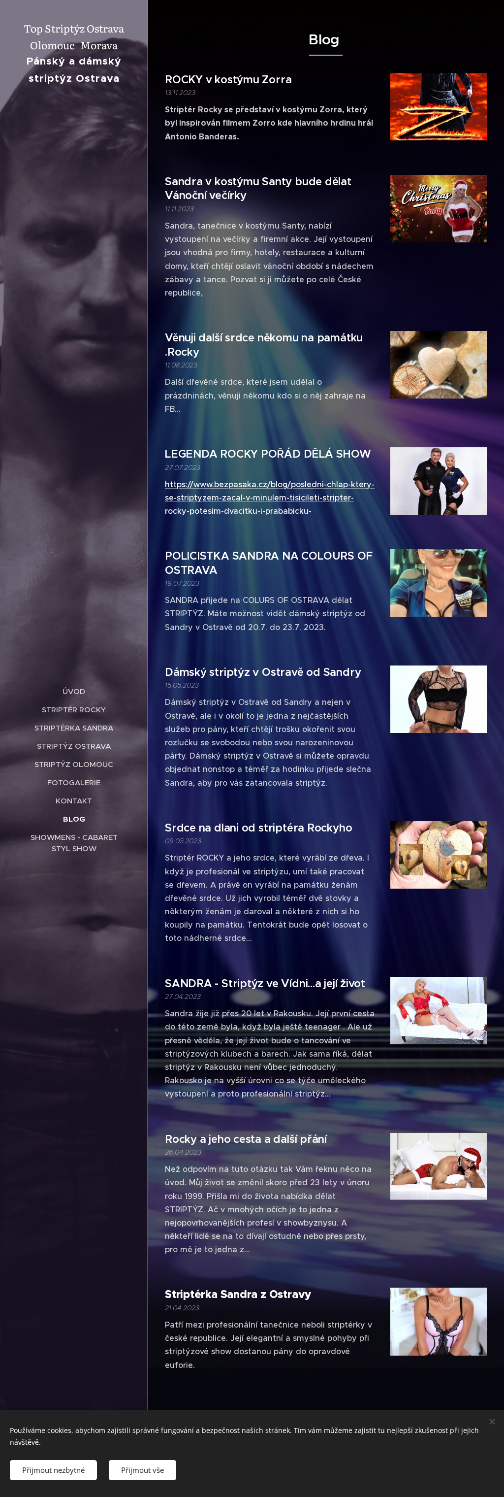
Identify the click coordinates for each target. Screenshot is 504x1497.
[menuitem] (74, 691)
